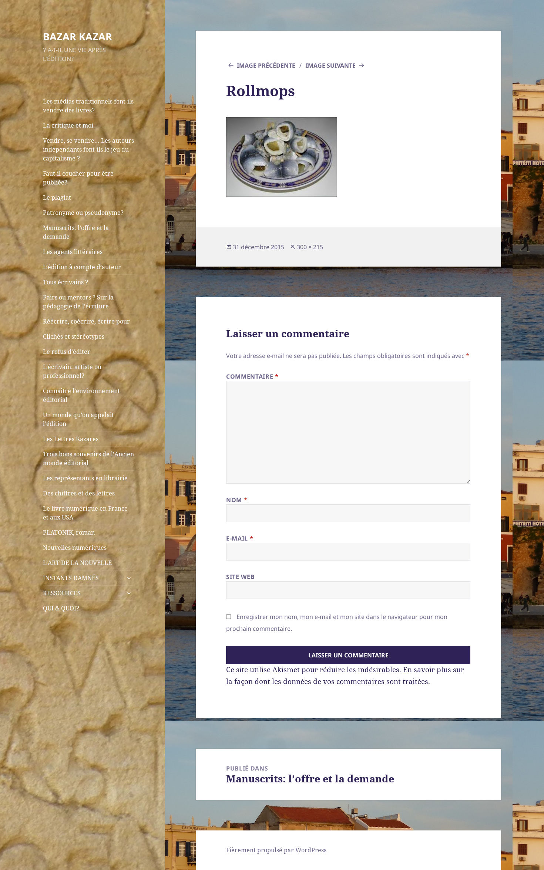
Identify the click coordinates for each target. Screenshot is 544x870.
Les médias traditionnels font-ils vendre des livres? (88, 105)
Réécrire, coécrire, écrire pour (86, 321)
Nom (236, 500)
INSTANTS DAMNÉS (71, 578)
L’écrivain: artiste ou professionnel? (72, 371)
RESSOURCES (62, 593)
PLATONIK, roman (69, 532)
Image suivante (331, 65)
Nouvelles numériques (75, 548)
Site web (240, 577)
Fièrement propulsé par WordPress (276, 850)
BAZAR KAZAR (77, 36)
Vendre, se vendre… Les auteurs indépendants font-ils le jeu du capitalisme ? (88, 149)
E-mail (239, 538)
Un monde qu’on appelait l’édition (78, 419)
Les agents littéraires (73, 252)
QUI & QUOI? (61, 608)
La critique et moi (68, 125)
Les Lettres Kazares (70, 439)
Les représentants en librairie (85, 478)
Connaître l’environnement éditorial (81, 395)
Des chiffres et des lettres (79, 493)
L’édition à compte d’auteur (82, 267)
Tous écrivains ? (65, 282)
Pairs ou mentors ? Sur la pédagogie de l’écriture (78, 301)
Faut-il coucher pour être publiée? (78, 177)
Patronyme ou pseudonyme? (83, 213)
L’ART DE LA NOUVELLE (77, 563)
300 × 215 (310, 247)
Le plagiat (57, 197)
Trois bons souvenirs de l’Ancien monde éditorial (88, 458)
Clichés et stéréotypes (73, 336)
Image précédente (266, 65)
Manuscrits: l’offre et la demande (76, 232)
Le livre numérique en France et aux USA (85, 512)
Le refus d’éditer (66, 352)
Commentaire (252, 376)
